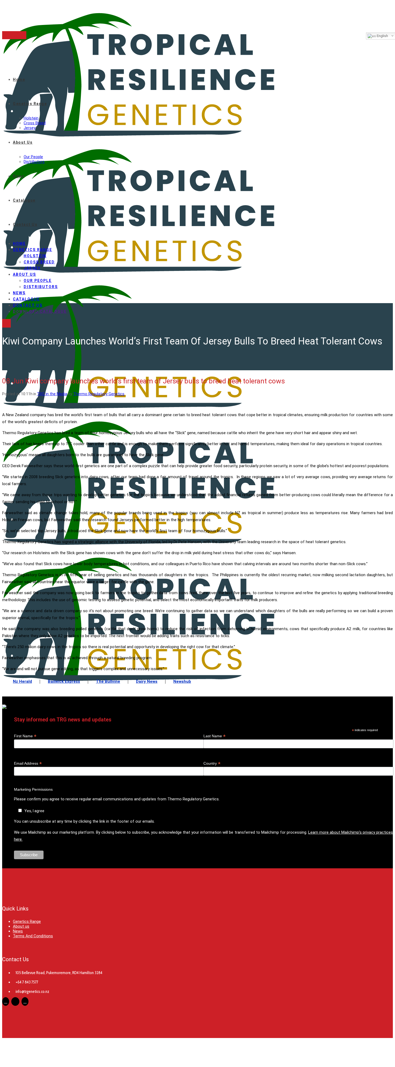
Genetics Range (27, 921)
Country (212, 763)
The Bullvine (108, 681)
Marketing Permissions (33, 789)
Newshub (182, 681)
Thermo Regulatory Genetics (98, 393)
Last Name (214, 736)
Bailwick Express (64, 681)
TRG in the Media (52, 393)
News (18, 931)
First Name (25, 736)
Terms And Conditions (33, 936)
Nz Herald (22, 681)
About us (21, 926)
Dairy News (146, 681)
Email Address (28, 763)
